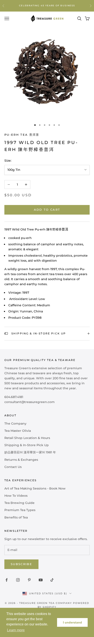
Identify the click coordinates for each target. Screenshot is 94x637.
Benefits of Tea (16, 517)
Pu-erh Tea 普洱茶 (21, 134)
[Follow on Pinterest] (29, 580)
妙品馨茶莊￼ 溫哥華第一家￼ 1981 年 (30, 452)
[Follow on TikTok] (52, 580)
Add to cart (47, 209)
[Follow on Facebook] (6, 580)
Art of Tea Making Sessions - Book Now (35, 488)
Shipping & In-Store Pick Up (26, 445)
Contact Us (13, 467)
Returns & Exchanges (21, 460)
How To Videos (16, 496)
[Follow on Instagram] (18, 580)
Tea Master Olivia (17, 431)
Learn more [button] (16, 630)
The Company (15, 423)
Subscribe (21, 564)
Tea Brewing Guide (19, 503)
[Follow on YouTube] (40, 580)
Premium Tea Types (19, 510)
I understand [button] (72, 622)
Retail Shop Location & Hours (27, 438)
